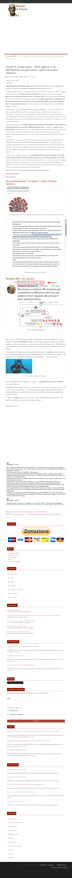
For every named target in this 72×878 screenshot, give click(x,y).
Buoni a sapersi (14, 574)
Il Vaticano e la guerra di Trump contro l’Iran (16, 769)
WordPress (43, 865)
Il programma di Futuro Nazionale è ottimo (16, 801)
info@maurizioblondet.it (16, 2)
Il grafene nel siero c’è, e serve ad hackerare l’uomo (17, 631)
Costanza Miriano (12, 826)
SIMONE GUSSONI (11, 80)
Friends (12, 582)
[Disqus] (36, 435)
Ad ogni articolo (13, 710)
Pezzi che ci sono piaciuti (16, 589)
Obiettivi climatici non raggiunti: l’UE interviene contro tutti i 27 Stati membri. (23, 646)
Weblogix (50, 865)
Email (9, 699)
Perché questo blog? (13, 555)
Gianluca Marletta (12, 830)
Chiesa (11, 578)
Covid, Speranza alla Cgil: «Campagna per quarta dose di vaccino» (21, 620)
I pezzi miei (16, 406)
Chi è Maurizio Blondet (14, 553)
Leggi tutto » (17, 652)
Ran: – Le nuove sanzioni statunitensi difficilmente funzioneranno (20, 792)
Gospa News (11, 838)
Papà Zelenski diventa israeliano (13, 610)
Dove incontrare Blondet (14, 561)
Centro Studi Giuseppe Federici (16, 822)
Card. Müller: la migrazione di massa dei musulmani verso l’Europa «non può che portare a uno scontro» (28, 740)
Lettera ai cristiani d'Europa (15, 846)
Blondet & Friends (21, 7)
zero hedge (10, 857)
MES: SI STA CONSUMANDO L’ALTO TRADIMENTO (30, 512)
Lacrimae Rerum (12, 842)
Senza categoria (14, 593)
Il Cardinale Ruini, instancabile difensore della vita (17, 750)
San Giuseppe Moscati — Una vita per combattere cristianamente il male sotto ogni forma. (37, 514)
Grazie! (10, 559)
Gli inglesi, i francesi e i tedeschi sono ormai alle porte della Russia (21, 665)
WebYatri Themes (62, 865)
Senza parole (13, 597)
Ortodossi (10, 850)
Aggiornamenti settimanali (16, 714)
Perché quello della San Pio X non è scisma (16, 655)
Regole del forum (12, 557)
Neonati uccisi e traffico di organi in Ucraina (16, 626)
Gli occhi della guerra (13, 834)
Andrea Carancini (12, 818)
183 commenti (32, 77)
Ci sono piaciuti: (13, 641)
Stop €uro (10, 854)
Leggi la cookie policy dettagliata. (59, 867)
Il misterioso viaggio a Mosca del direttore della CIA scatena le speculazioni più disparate (25, 784)
